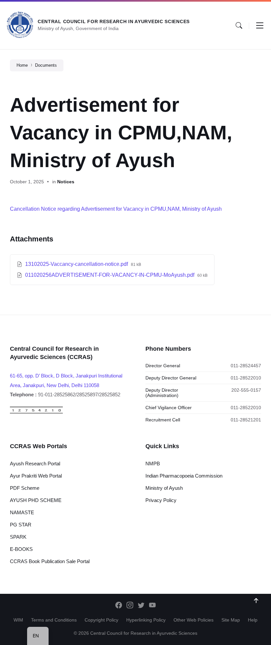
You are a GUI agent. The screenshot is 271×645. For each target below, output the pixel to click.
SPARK (18, 537)
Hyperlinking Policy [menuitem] (146, 620)
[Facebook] (118, 605)
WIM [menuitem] (18, 620)
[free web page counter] (36, 412)
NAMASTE (22, 512)
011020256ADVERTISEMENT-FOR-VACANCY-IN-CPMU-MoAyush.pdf (110, 275)
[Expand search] (239, 25)
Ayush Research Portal (35, 463)
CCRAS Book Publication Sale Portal (50, 561)
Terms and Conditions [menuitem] (54, 620)
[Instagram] (130, 605)
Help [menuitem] (252, 620)
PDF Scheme (24, 488)
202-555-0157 (246, 390)
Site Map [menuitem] (230, 620)
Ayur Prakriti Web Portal (36, 476)
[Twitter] (141, 605)
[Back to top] (256, 601)
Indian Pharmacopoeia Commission (183, 476)
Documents (46, 65)
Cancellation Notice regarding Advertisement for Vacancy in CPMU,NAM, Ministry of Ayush (116, 209)
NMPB (152, 463)
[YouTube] (152, 605)
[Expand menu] (259, 25)
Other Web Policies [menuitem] (193, 620)
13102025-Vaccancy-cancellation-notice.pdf (77, 264)
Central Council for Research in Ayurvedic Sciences (114, 21)
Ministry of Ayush (164, 488)
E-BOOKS (21, 549)
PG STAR (20, 524)
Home (22, 65)
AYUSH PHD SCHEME (35, 500)
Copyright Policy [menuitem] (101, 620)
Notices (65, 181)
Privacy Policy (160, 500)
